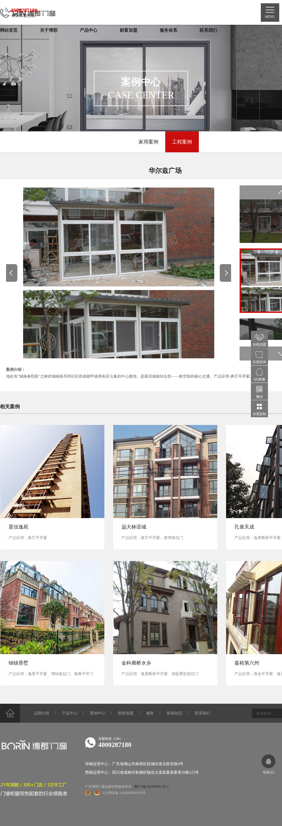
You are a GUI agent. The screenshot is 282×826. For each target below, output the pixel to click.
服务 (150, 713)
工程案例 (182, 142)
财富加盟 (126, 713)
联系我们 (202, 713)
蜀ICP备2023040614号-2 (151, 787)
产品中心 (69, 713)
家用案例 (148, 142)
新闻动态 (174, 713)
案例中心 (97, 713)
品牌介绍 (41, 713)
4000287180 (114, 744)
